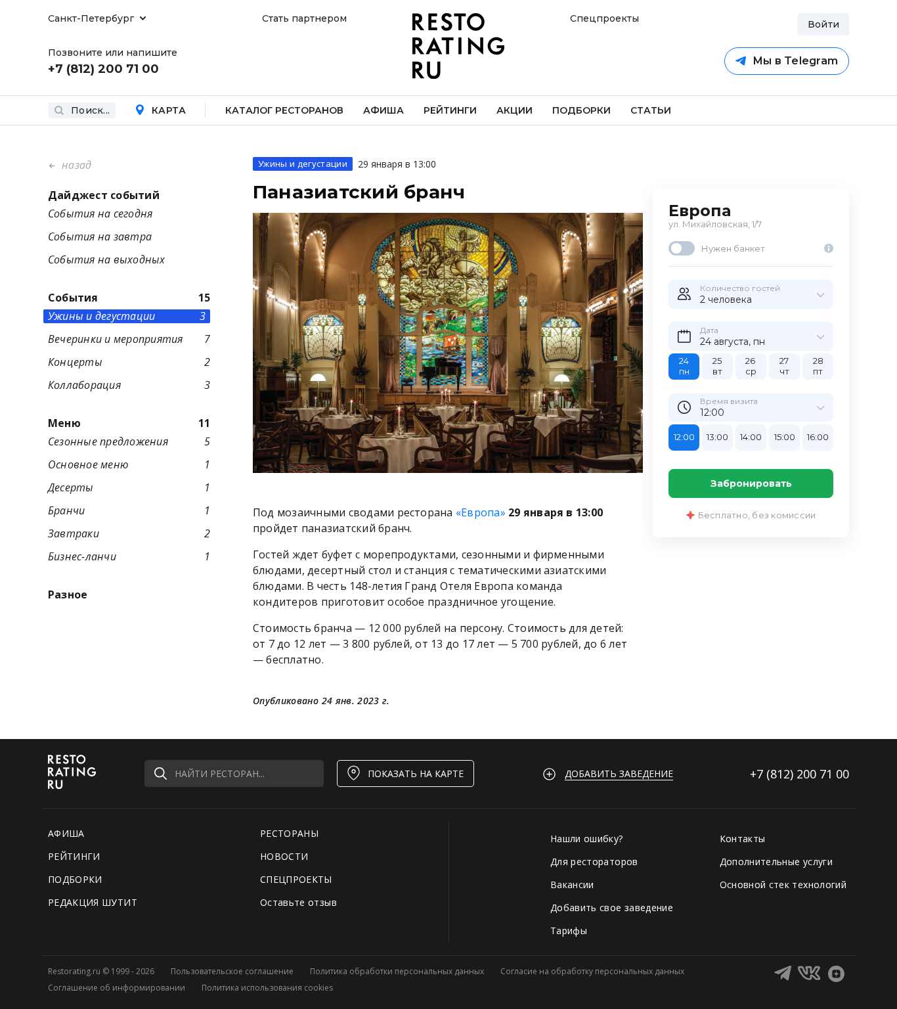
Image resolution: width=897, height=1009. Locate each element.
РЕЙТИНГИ (74, 856)
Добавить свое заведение (611, 907)
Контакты (743, 838)
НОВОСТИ (284, 856)
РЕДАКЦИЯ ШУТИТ (92, 902)
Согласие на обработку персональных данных (592, 971)
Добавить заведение (619, 773)
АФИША (66, 833)
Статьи (650, 110)
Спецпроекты (603, 18)
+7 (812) (799, 774)
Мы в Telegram (795, 61)
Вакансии (572, 884)
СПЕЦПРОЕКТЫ (296, 879)
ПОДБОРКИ (75, 879)
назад (75, 165)
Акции (514, 110)
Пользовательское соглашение (232, 971)
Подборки (581, 110)
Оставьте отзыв (298, 902)
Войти (823, 24)
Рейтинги (450, 110)
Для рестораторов (594, 861)
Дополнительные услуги (776, 861)
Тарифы (568, 930)
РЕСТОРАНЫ (289, 833)
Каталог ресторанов (284, 110)
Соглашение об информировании (116, 987)
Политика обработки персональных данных (397, 971)
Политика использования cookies (267, 987)
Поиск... (90, 110)
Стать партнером (304, 18)
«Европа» (481, 512)
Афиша (383, 110)
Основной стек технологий (783, 884)
